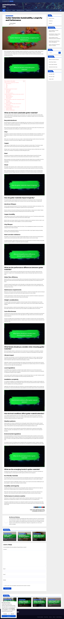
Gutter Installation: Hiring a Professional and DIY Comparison (39, 602)
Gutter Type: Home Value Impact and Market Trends (38, 536)
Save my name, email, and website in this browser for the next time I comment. (17, 585)
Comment (5, 549)
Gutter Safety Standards (53, 64)
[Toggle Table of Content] (23, 81)
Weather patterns (8, 104)
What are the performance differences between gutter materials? (14, 94)
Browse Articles (20, 10)
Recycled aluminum (8, 83)
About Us (8, 10)
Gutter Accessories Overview (54, 59)
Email (4, 574)
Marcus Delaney (12, 23)
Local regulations (8, 101)
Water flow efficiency (8, 95)
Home (14, 10)
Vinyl (6, 84)
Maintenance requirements (9, 96)
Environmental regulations (9, 105)
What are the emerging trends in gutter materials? (12, 106)
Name (4, 568)
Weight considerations (9, 97)
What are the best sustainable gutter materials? (12, 82)
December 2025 (51, 74)
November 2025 (51, 76)
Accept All (8, 616)
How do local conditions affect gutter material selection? (13, 103)
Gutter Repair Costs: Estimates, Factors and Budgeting (54, 602)
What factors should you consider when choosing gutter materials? (14, 99)
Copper (7, 85)
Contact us (28, 10)
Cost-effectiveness (8, 98)
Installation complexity (9, 102)
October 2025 (51, 79)
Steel (6, 86)
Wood (6, 87)
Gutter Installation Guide (7, 599)
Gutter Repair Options (22, 599)
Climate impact (8, 100)
